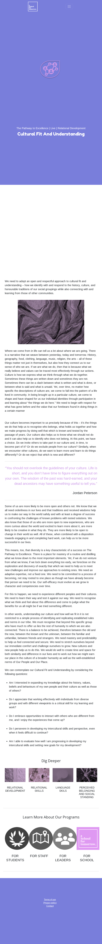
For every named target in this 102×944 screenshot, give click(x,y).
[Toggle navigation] (69, 6)
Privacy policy (50, 903)
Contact (50, 906)
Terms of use (50, 899)
